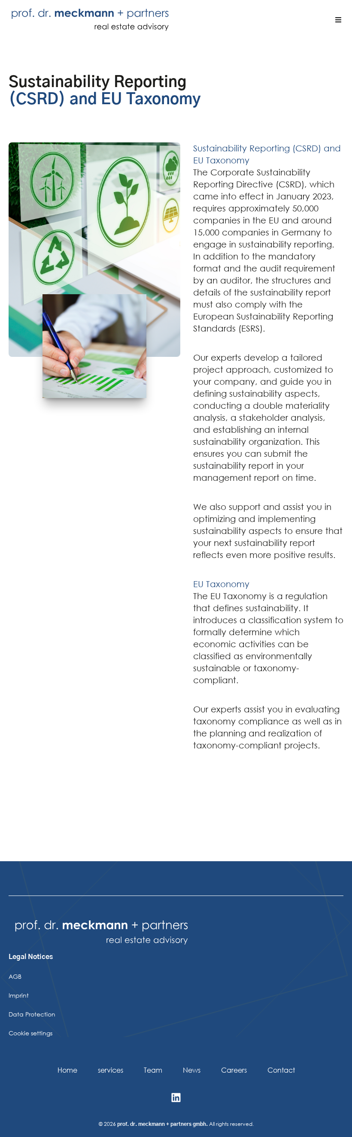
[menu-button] (338, 20)
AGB (15, 976)
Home (67, 1069)
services (110, 1069)
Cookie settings (30, 1033)
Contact (281, 1069)
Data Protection (32, 1014)
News (191, 1069)
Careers (234, 1069)
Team (153, 1069)
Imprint (19, 995)
